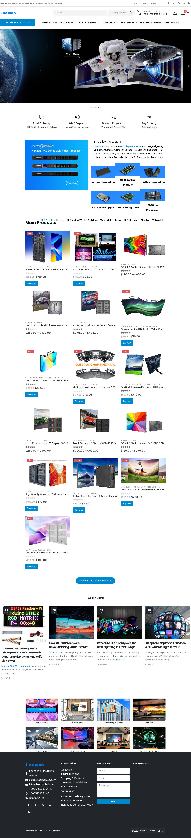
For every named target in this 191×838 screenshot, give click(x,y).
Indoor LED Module (103, 182)
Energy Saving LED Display (36, 440)
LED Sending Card (128, 207)
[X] (173, 3)
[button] (2, 66)
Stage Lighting (88, 22)
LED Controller (149, 22)
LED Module (127, 22)
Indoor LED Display (128, 264)
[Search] (131, 13)
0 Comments (54, 664)
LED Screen (109, 22)
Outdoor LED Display (33, 323)
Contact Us (171, 22)
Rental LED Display (42, 267)
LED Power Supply (103, 207)
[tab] (76, 220)
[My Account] (175, 13)
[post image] (23, 625)
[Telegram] (189, 3)
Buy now (31, 283)
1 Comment (5, 678)
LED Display (66, 22)
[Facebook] (168, 3)
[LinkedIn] (184, 3)
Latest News (95, 598)
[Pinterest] (179, 3)
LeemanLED (100, 146)
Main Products (40, 222)
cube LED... (120, 659)
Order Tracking (140, 3)
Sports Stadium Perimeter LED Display (145, 384)
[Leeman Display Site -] (8, 13)
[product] (143, 246)
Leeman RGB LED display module (17, 666)
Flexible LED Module (152, 182)
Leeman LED (48, 22)
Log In (153, 3)
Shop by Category (108, 141)
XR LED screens (56, 652)
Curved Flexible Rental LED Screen (134, 326)
